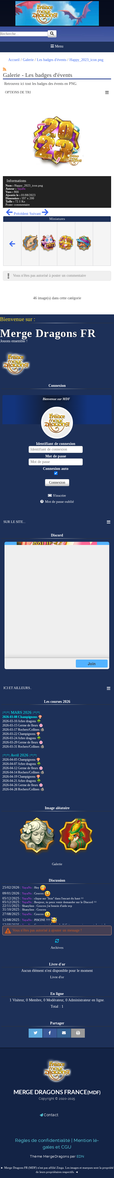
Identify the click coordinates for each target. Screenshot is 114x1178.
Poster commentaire (18, 204)
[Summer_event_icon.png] (84, 250)
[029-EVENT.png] (77, 856)
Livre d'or (57, 977)
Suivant (35, 214)
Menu (58, 46)
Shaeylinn (28, 905)
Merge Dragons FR (47, 333)
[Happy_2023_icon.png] (66, 250)
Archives (57, 948)
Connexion (57, 482)
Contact (51, 1115)
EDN (80, 1156)
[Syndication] (4, 69)
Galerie (57, 864)
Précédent (20, 214)
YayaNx (27, 887)
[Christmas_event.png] (30, 251)
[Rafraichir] (57, 941)
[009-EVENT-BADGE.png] (37, 856)
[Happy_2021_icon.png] (48, 251)
